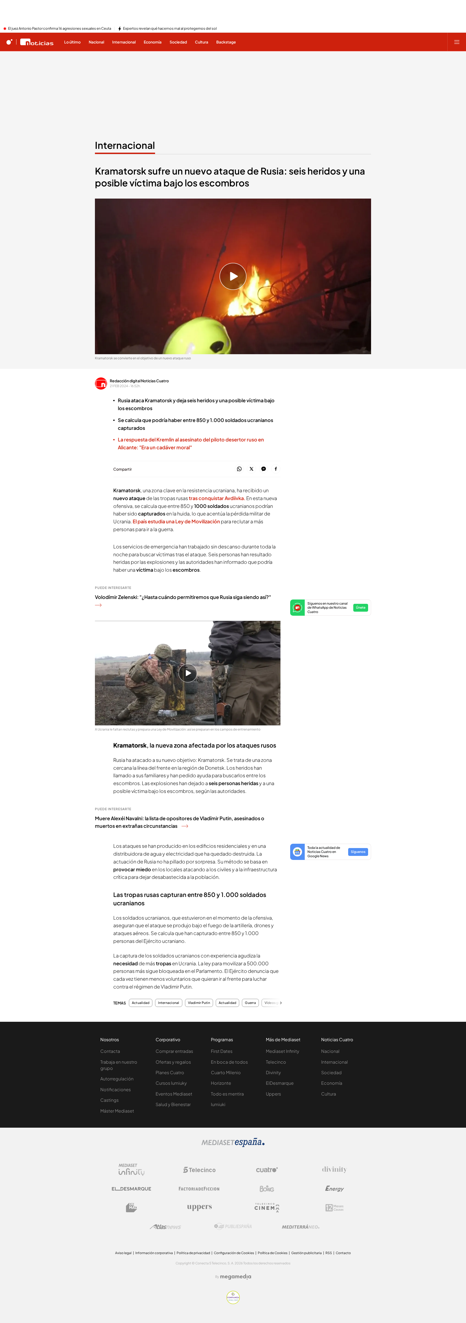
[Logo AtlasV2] (165, 1226)
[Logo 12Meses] (334, 1207)
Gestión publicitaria (306, 1253)
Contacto (343, 1253)
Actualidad (140, 1002)
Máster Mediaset (117, 1111)
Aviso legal (123, 1253)
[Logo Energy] (334, 1188)
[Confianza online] (233, 1302)
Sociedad (331, 1072)
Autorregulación (116, 1078)
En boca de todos (229, 1062)
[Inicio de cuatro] (9, 42)
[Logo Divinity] (334, 1170)
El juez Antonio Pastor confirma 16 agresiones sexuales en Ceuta (59, 28)
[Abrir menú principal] (457, 42)
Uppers (273, 1094)
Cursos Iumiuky (171, 1083)
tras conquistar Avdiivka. (216, 498)
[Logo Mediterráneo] (301, 1226)
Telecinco (276, 1062)
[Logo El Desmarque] (131, 1189)
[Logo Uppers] (199, 1207)
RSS (328, 1253)
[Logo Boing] (267, 1188)
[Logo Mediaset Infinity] (132, 1170)
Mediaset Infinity (282, 1051)
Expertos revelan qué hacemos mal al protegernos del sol (170, 28)
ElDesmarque (280, 1083)
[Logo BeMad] (131, 1207)
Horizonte (221, 1083)
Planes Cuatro (170, 1072)
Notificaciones (115, 1089)
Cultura (328, 1094)
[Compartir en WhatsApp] (239, 469)
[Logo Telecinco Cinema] (267, 1208)
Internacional (125, 145)
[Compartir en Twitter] (251, 469)
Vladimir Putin (199, 1002)
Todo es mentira (227, 1094)
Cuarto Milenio (226, 1072)
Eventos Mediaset (174, 1094)
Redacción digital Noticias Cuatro (139, 381)
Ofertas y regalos (173, 1062)
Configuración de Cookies (234, 1253)
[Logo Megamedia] (235, 1277)
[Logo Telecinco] (199, 1170)
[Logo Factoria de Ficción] (199, 1188)
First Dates (221, 1051)
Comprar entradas (174, 1051)
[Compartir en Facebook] (275, 469)
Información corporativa (154, 1253)
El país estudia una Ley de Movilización (176, 521)
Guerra (250, 1002)
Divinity (273, 1072)
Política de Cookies (272, 1253)
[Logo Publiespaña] (233, 1226)
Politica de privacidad (193, 1253)
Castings (109, 1100)
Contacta (110, 1051)
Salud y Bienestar (173, 1104)
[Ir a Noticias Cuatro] (36, 42)
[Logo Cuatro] (267, 1170)
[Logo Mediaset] (233, 1145)
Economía (331, 1083)
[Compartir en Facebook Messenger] (263, 469)
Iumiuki (218, 1104)
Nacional (330, 1051)
